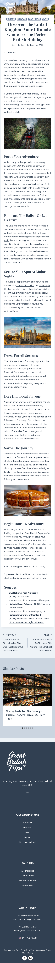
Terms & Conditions (37, 950)
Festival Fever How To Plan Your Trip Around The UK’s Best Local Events (41, 643)
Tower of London (25, 285)
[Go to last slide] (7, 700)
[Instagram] (30, 958)
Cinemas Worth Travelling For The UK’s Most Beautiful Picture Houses (13, 643)
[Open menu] (49, 7)
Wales (45, 19)
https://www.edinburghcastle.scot (26, 622)
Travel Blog (34, 19)
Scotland (22, 19)
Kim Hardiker (19, 45)
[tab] (22, 728)
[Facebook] (24, 958)
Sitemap (30, 953)
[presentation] (27, 690)
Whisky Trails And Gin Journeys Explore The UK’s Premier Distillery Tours (25, 715)
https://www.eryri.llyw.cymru (36, 600)
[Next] (48, 700)
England (11, 19)
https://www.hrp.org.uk (33, 611)
